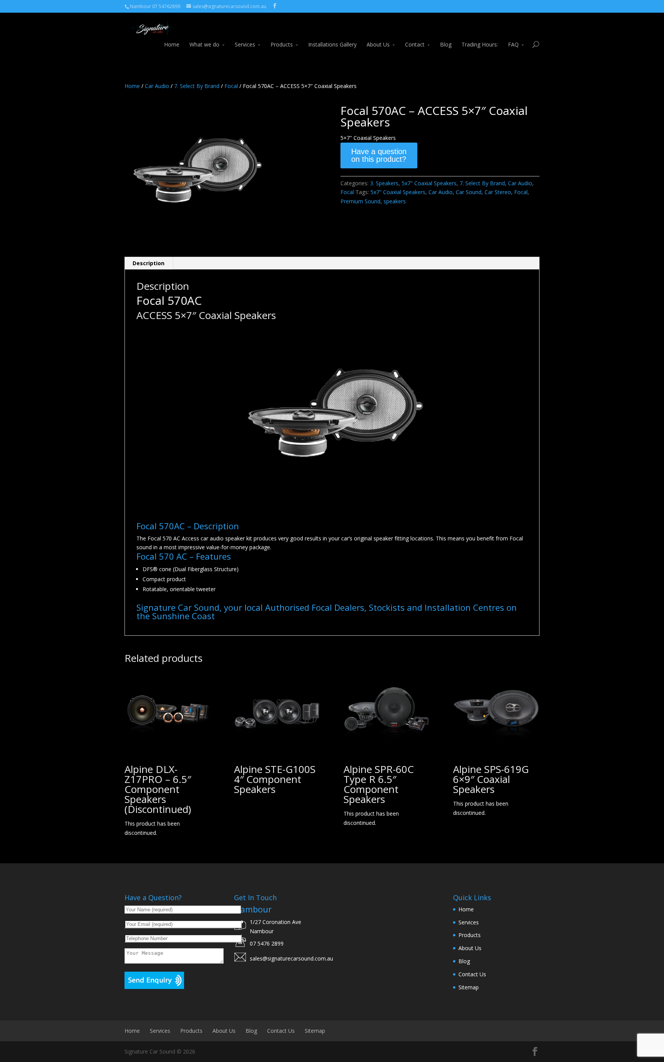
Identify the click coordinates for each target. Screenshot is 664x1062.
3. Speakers (384, 183)
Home (171, 44)
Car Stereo (498, 192)
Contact (415, 44)
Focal (231, 86)
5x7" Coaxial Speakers (429, 183)
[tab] (148, 263)
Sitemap (468, 987)
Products (282, 44)
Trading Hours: (479, 44)
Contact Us (472, 974)
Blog (446, 44)
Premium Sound (360, 201)
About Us (378, 44)
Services (245, 44)
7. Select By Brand (196, 86)
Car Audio (157, 86)
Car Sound (468, 192)
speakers (394, 201)
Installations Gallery (332, 44)
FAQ (513, 44)
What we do (204, 44)
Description (148, 263)
